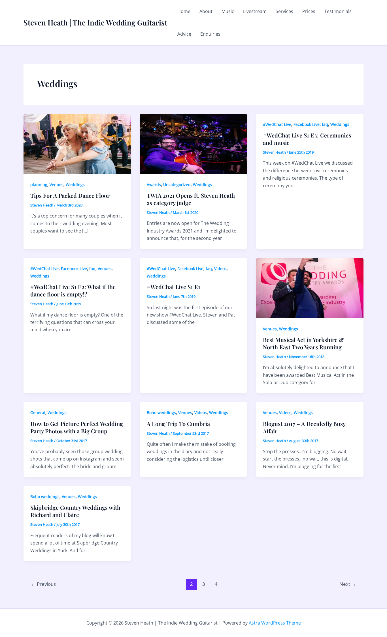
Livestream (255, 11)
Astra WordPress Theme (275, 623)
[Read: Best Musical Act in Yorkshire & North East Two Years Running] (309, 287)
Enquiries (210, 34)
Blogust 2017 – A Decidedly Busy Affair (304, 427)
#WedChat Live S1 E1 (173, 286)
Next (347, 584)
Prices (308, 11)
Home (183, 11)
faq (325, 124)
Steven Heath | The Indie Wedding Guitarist (95, 22)
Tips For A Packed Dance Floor (70, 195)
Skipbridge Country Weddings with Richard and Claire (75, 510)
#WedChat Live (277, 124)
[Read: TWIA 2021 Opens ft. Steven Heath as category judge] (193, 143)
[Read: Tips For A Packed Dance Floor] (77, 143)
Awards (154, 184)
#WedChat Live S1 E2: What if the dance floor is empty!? (73, 290)
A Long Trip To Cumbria (178, 423)
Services (284, 11)
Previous (43, 584)
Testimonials (338, 11)
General (37, 412)
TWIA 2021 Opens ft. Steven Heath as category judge (191, 198)
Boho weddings (161, 412)
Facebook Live (307, 124)
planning (38, 184)
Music (228, 11)
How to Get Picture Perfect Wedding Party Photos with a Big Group (76, 427)
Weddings (75, 184)
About (205, 11)
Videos (220, 268)
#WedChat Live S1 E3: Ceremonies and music (307, 138)
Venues (56, 184)
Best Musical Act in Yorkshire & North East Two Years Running (303, 343)
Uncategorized (177, 184)
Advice (184, 34)
